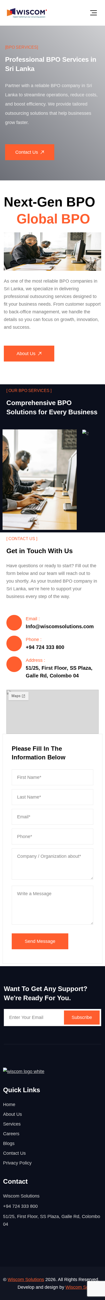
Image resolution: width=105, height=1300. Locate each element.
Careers (11, 1133)
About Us (12, 1114)
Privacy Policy (17, 1162)
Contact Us (14, 1153)
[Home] (27, 13)
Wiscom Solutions (26, 1279)
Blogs (9, 1143)
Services (12, 1124)
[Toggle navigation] (93, 12)
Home (9, 1104)
